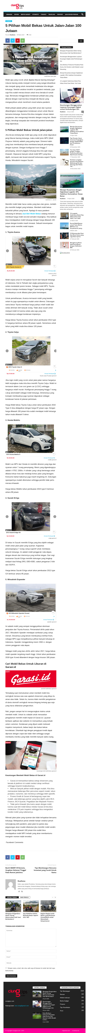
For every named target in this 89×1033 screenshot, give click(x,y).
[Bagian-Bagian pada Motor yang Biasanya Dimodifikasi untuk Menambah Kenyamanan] (48, 906)
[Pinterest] (17, 40)
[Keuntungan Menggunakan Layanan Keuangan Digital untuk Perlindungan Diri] (72, 95)
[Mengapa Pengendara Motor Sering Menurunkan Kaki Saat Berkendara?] (13, 906)
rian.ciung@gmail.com (22, 1006)
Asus (61, 1011)
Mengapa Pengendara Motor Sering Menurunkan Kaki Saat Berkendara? (13, 916)
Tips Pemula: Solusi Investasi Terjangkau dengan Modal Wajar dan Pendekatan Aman (76, 141)
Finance (43, 14)
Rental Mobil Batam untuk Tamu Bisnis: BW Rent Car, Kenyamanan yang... (76, 225)
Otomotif (35, 14)
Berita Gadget (25, 14)
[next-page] (55, 897)
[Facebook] (7, 40)
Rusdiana (12, 35)
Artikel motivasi (65, 997)
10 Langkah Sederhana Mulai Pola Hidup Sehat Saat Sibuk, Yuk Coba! (70, 82)
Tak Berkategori (65, 991)
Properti (60, 14)
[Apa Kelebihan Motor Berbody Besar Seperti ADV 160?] (31, 906)
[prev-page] (53, 897)
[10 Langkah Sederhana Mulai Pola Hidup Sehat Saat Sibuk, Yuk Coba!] (64, 216)
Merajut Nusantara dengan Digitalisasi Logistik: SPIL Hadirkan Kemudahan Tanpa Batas (71, 75)
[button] (82, 14)
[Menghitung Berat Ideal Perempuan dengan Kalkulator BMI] (64, 245)
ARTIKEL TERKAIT (12, 897)
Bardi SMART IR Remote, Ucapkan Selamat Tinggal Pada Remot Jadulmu (15, 870)
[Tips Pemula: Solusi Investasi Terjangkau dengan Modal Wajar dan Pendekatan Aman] (64, 140)
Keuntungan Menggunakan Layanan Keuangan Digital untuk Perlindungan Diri (71, 59)
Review (16, 14)
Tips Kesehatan (65, 1007)
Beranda (9, 14)
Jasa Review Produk (71, 14)
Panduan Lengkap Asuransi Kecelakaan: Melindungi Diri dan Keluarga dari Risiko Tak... (76, 163)
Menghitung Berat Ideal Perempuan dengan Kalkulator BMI (76, 245)
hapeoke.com (66, 1030)
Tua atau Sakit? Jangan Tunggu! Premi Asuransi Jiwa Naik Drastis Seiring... (76, 152)
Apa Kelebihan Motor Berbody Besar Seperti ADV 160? (30, 915)
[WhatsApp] (22, 40)
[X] (12, 40)
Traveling (51, 14)
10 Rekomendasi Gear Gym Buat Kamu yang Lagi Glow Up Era (77, 235)
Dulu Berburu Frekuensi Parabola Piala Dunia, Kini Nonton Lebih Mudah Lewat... (49, 1016)
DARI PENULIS (24, 897)
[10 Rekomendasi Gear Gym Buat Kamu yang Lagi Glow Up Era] (64, 236)
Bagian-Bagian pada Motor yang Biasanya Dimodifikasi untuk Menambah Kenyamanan (48, 917)
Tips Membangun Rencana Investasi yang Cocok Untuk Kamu (45, 870)
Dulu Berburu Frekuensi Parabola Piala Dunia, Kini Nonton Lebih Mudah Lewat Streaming (71, 67)
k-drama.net (75, 1030)
